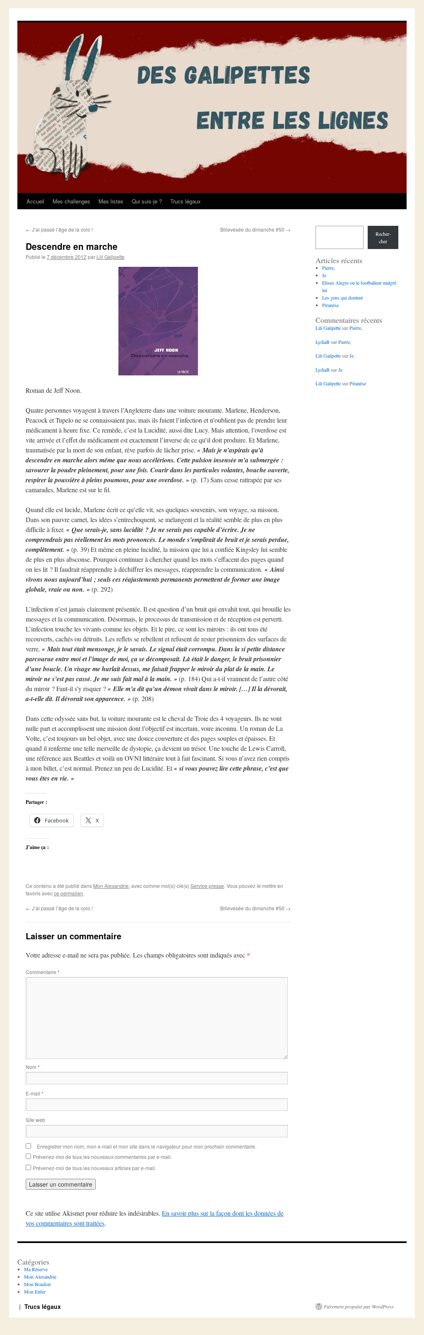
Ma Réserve (36, 1269)
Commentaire (43, 971)
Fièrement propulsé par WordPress (359, 1306)
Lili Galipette (110, 256)
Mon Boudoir (37, 1284)
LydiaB (323, 342)
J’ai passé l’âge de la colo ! (59, 229)
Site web (35, 1119)
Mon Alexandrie (111, 885)
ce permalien (68, 893)
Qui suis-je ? (147, 201)
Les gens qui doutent (342, 297)
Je (324, 275)
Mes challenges (71, 201)
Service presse (207, 885)
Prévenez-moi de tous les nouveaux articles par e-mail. (94, 1167)
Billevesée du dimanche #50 (255, 229)
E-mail (34, 1093)
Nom (33, 1066)
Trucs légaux (185, 201)
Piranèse (330, 305)
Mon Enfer (35, 1291)
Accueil (35, 201)
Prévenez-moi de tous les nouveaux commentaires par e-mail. (102, 1156)
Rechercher (383, 237)
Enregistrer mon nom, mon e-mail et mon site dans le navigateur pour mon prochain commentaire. (146, 1146)
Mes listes (111, 201)
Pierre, (328, 267)
